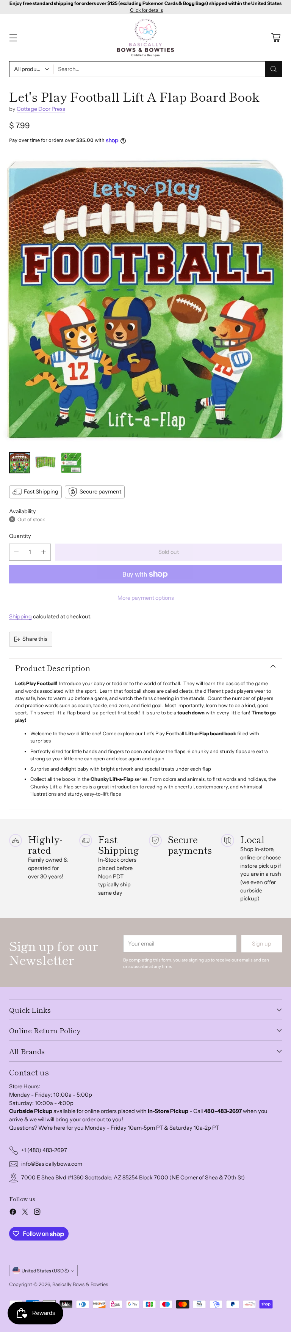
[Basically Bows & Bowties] (145, 38)
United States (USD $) (45, 1271)
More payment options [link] (145, 597)
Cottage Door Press (41, 109)
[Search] (273, 69)
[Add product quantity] (43, 552)
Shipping (20, 616)
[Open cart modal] (275, 38)
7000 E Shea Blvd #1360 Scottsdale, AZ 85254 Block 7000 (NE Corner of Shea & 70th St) (133, 1177)
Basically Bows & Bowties (80, 1284)
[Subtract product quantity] (16, 552)
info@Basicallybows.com (51, 1163)
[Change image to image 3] (71, 462)
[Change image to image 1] (19, 462)
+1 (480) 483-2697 (44, 1150)
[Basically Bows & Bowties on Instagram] (37, 1213)
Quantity (20, 536)
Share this (34, 638)
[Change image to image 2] (45, 462)
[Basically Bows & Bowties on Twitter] (25, 1213)
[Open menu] (13, 38)
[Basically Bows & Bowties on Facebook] (12, 1213)
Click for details (146, 10)
